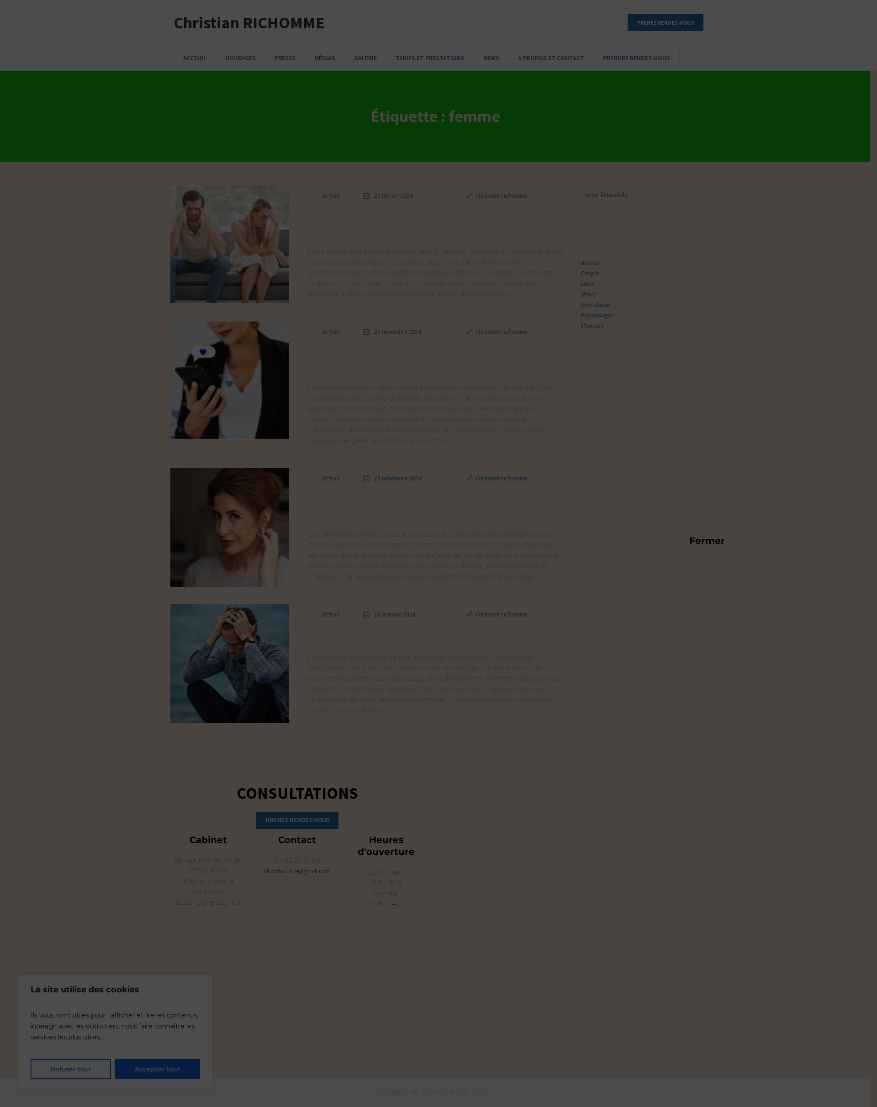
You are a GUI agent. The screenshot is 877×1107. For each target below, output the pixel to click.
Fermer (693, 540)
